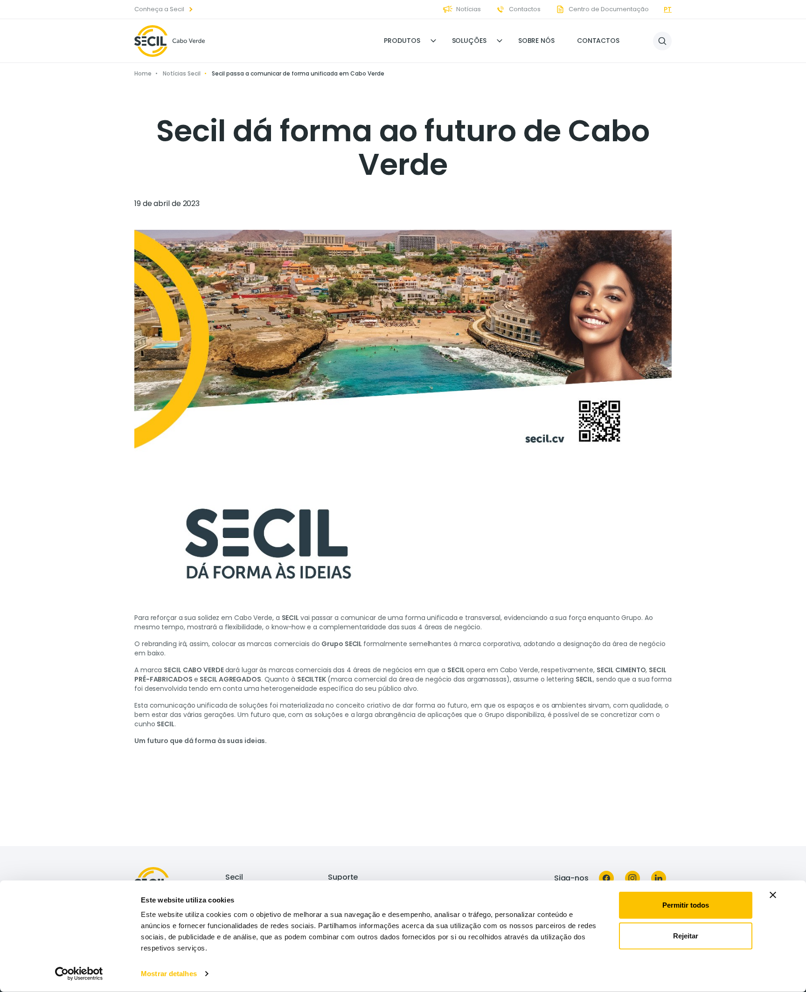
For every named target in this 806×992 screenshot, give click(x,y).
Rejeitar (685, 935)
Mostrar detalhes (169, 974)
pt (668, 9)
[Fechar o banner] (773, 895)
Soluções (469, 40)
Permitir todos (685, 905)
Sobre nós (536, 40)
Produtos (402, 40)
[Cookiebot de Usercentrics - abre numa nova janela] (79, 974)
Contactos (598, 40)
